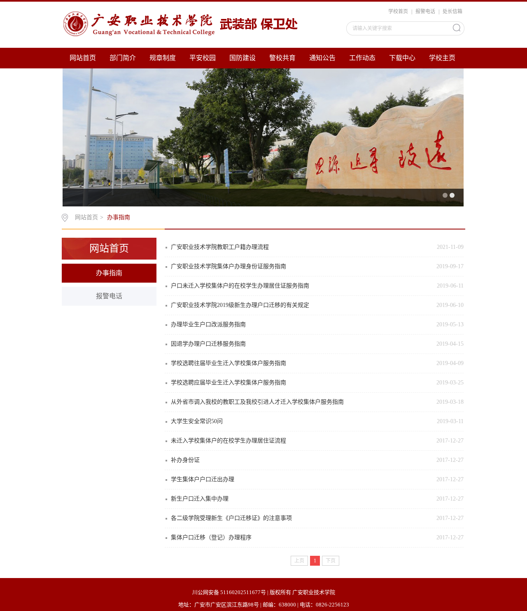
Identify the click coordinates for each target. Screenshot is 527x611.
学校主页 (442, 57)
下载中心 (402, 57)
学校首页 (398, 11)
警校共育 (282, 57)
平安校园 (202, 57)
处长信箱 (452, 11)
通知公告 (322, 57)
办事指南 (118, 217)
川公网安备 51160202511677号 (229, 592)
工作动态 (362, 57)
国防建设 (242, 57)
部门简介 (123, 57)
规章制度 (162, 57)
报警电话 (425, 11)
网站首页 (83, 57)
